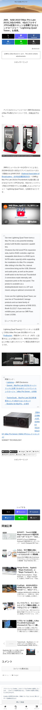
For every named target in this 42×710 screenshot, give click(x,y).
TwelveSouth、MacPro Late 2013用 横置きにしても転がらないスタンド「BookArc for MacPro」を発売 (20, 401)
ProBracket (7, 335)
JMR (29, 451)
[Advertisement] (21, 84)
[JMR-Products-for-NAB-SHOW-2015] (21, 359)
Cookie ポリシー (11, 698)
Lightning (10, 382)
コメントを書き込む (21, 669)
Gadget (6, 451)
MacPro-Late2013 (9, 454)
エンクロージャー (30, 454)
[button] (34, 42)
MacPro (36, 451)
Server (20, 454)
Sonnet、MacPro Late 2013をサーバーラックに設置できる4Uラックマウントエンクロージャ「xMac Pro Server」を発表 (21, 389)
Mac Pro (14, 451)
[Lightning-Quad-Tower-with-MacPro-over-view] (21, 140)
